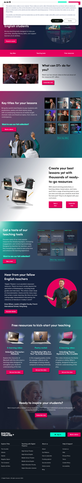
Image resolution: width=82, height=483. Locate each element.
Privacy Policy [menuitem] (66, 456)
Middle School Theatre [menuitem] (28, 458)
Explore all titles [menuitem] (5, 466)
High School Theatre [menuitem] (27, 451)
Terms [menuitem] (64, 459)
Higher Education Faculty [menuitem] (29, 464)
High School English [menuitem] (27, 454)
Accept (57, 20)
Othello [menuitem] (3, 452)
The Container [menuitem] (5, 463)
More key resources (57, 260)
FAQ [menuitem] (64, 452)
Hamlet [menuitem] (3, 456)
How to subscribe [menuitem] (47, 456)
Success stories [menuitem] (46, 463)
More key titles (63, 138)
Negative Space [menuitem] (5, 459)
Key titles (13, 53)
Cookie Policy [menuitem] (66, 463)
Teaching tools (41, 53)
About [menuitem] (44, 449)
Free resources (69, 53)
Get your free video (14, 372)
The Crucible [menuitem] (4, 449)
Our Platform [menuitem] (45, 452)
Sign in (58, 434)
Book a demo (74, 434)
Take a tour (55, 204)
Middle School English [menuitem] (28, 461)
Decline (70, 20)
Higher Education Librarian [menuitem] (29, 468)
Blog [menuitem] (43, 469)
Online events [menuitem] (46, 466)
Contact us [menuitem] (66, 449)
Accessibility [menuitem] (66, 466)
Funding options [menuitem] (46, 459)
